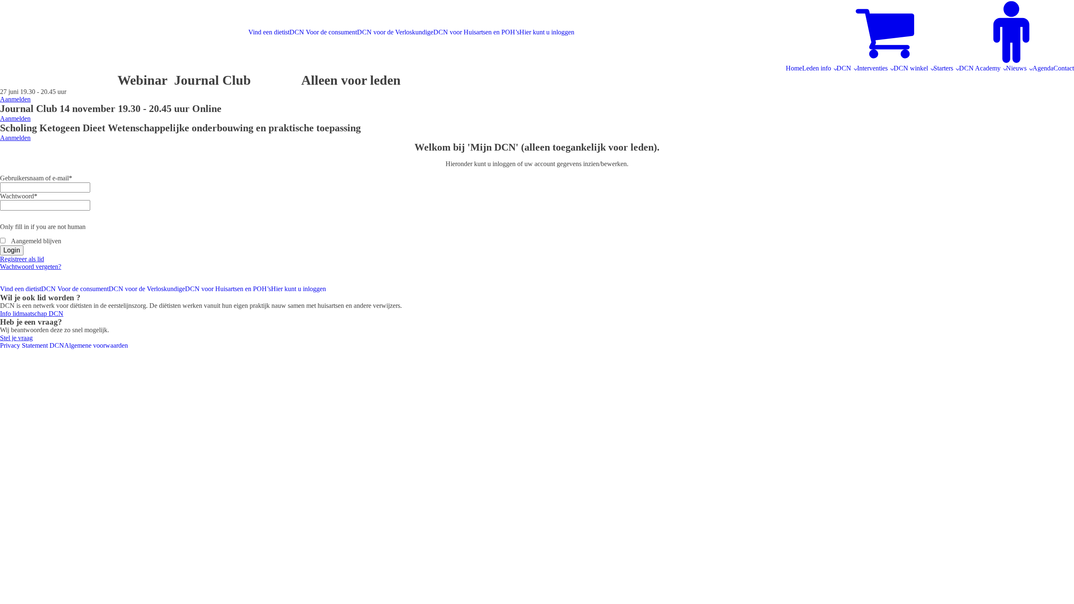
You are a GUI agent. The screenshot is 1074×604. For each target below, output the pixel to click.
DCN (844, 68)
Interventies (872, 68)
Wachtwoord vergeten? (30, 266)
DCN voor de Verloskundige (395, 32)
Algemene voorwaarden (96, 345)
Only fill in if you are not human (43, 226)
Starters (943, 68)
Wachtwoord (18, 196)
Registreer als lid (22, 259)
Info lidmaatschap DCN (31, 313)
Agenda (1042, 68)
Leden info (816, 68)
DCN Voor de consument (323, 32)
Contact (1063, 68)
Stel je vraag (16, 337)
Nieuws (1016, 68)
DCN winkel (911, 68)
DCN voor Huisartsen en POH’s (476, 32)
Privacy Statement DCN (32, 345)
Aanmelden (15, 99)
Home (794, 68)
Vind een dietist (268, 32)
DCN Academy (980, 68)
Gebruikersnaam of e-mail (36, 178)
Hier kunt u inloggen (546, 32)
